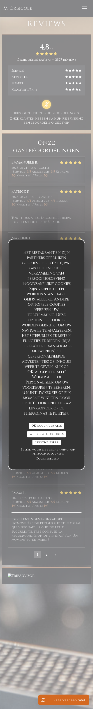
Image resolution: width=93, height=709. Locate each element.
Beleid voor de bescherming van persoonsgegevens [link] (48, 452)
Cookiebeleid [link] (47, 459)
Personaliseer (46, 442)
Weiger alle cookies (47, 434)
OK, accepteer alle (46, 426)
